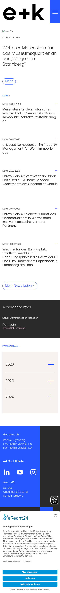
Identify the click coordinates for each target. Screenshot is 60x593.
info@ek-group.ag (14, 440)
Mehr (9, 81)
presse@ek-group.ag (14, 328)
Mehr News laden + (20, 285)
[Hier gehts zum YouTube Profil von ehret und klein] (19, 472)
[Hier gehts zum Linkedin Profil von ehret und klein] (6, 472)
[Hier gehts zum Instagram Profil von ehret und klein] (33, 472)
